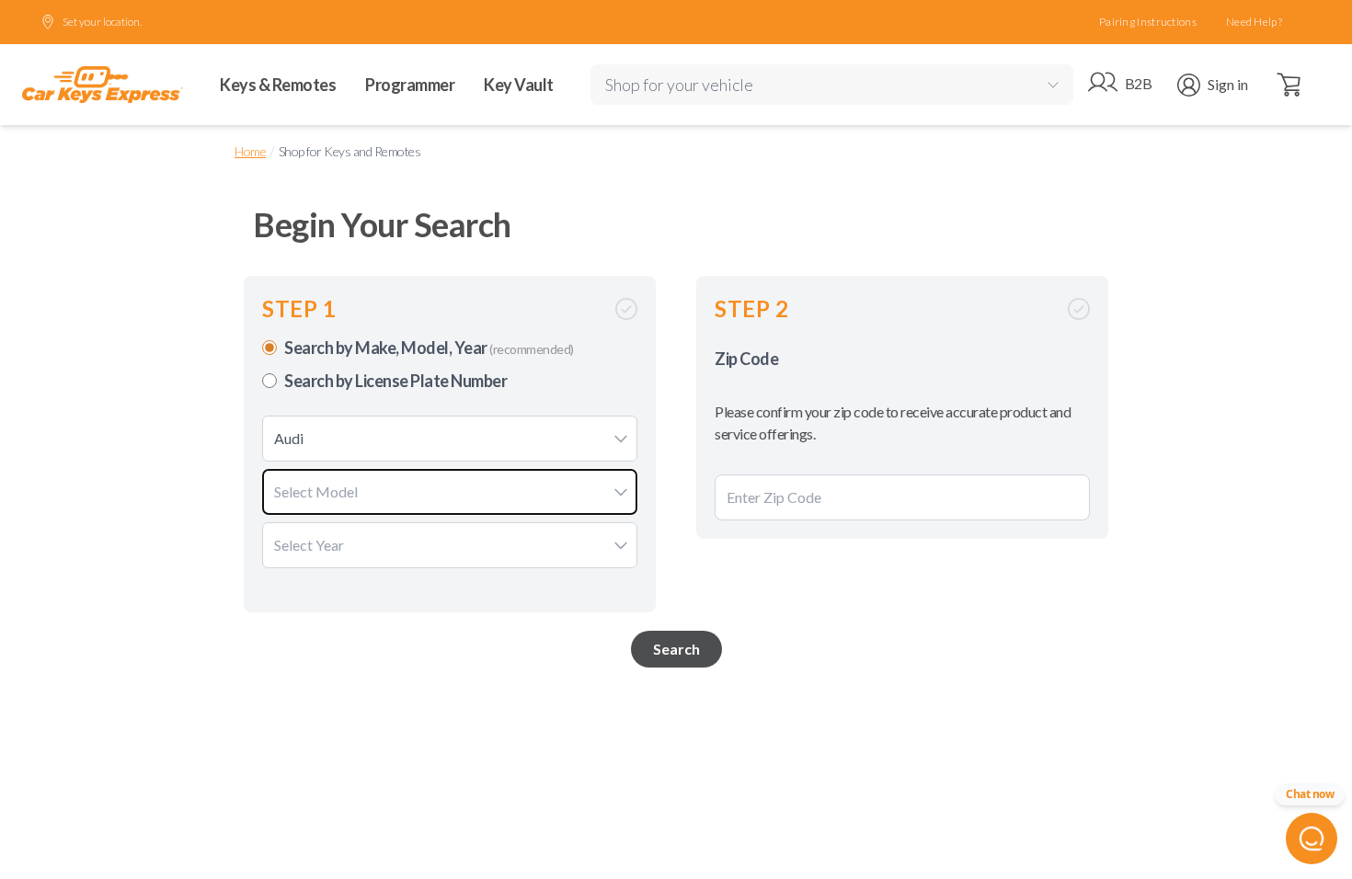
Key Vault (519, 84)
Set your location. (102, 22)
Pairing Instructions (1148, 22)
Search (676, 648)
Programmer (409, 84)
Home (250, 151)
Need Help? (1254, 22)
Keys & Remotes (278, 84)
